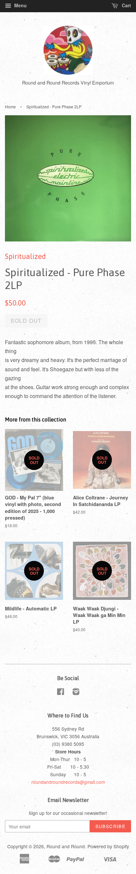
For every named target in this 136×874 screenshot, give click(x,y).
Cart (125, 5)
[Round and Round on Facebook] (60, 692)
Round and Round (66, 846)
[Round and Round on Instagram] (76, 692)
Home (10, 106)
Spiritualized (25, 256)
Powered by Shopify (108, 846)
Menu (20, 5)
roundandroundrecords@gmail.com (68, 782)
